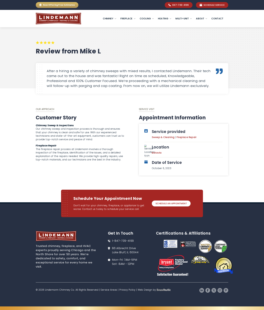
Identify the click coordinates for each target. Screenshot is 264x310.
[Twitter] (213, 290)
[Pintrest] (226, 290)
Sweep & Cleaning (163, 137)
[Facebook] (207, 290)
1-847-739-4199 (123, 241)
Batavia (157, 152)
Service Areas (109, 289)
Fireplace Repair (186, 137)
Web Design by (147, 289)
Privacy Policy (127, 289)
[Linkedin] (201, 290)
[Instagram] (220, 290)
